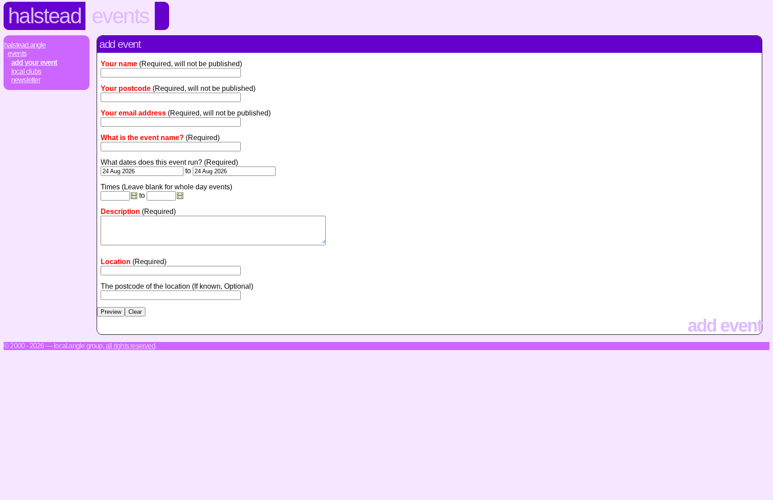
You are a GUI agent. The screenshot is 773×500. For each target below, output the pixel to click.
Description (120, 211)
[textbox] (171, 270)
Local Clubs (26, 71)
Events (120, 16)
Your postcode (126, 88)
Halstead (44, 16)
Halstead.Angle (25, 45)
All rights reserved (130, 346)
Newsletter (25, 80)
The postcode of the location (145, 286)
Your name (119, 64)
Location (116, 261)
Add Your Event (34, 62)
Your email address (133, 113)
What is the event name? (142, 137)
